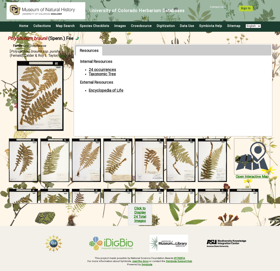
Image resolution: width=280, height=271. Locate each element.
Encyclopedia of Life (106, 90)
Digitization (166, 26)
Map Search (65, 26)
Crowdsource (141, 26)
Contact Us (217, 7)
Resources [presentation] (89, 50)
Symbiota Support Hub (179, 261)
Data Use (187, 26)
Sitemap (234, 26)
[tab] (89, 50)
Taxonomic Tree (102, 74)
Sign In (246, 8)
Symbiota (147, 264)
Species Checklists (94, 26)
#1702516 (179, 258)
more (62, 56)
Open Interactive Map (252, 176)
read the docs (140, 261)
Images (120, 26)
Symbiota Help (210, 26)
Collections (42, 26)
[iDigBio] (111, 243)
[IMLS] (168, 243)
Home (23, 26)
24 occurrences (102, 69)
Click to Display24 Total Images (140, 214)
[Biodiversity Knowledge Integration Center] (226, 243)
